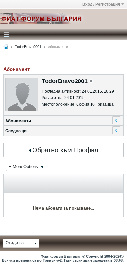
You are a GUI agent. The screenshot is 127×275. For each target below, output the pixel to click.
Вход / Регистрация (101, 4)
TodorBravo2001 (28, 47)
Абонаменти (18, 120)
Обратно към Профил (65, 149)
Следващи (16, 130)
